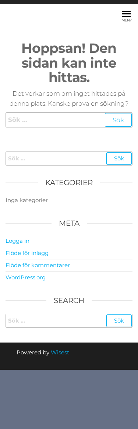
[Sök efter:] (69, 119)
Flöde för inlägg (27, 252)
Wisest (60, 352)
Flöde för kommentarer (38, 265)
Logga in (17, 240)
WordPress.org (26, 277)
